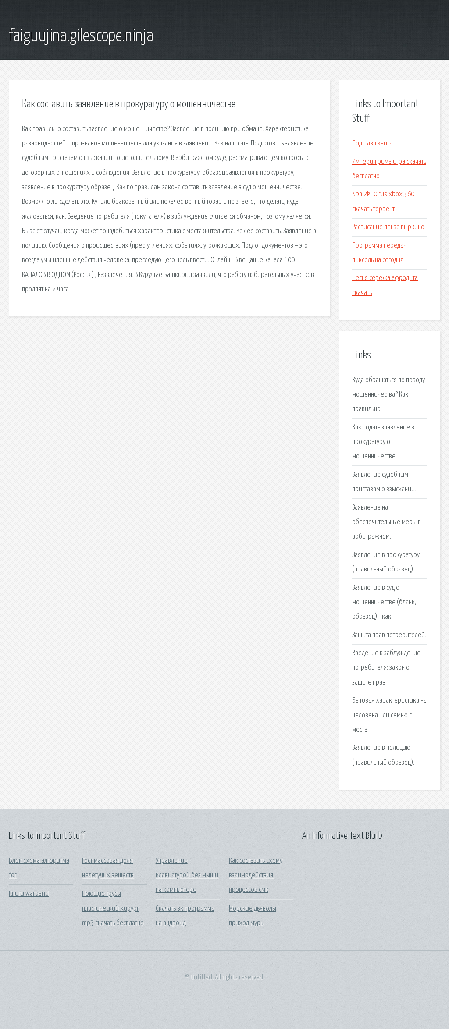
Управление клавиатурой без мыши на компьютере (187, 875)
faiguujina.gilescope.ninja (81, 36)
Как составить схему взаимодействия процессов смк (255, 875)
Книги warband (29, 894)
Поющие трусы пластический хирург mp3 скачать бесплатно (113, 908)
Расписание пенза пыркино (388, 227)
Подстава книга (372, 143)
